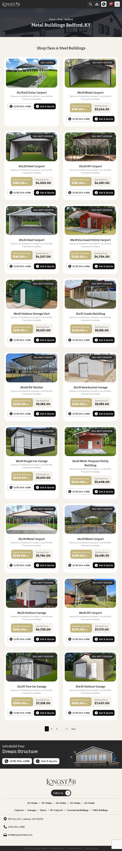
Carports (19, 810)
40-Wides (61, 802)
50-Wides (75, 802)
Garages (32, 810)
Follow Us (58, 792)
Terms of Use (74, 848)
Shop (59, 19)
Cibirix (95, 848)
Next (73, 729)
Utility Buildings (100, 810)
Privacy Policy (57, 848)
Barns (43, 810)
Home (52, 19)
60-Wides (89, 802)
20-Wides (32, 802)
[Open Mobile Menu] (117, 4)
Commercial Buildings (78, 810)
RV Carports (56, 810)
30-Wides (47, 802)
